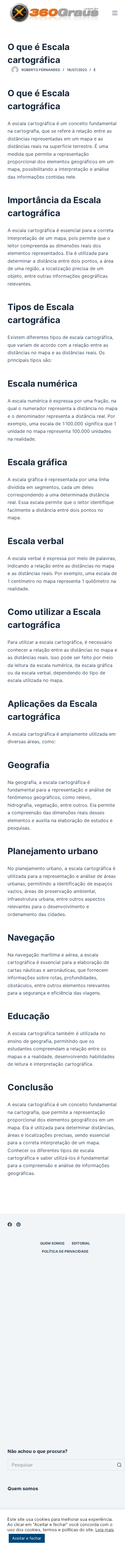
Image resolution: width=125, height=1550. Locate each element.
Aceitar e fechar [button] (26, 1538)
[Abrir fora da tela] (114, 13)
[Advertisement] (62, 1371)
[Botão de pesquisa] (119, 1465)
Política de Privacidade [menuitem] (65, 1251)
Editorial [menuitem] (81, 1243)
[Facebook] (10, 1224)
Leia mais (104, 1529)
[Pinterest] (18, 1224)
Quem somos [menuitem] (52, 1243)
